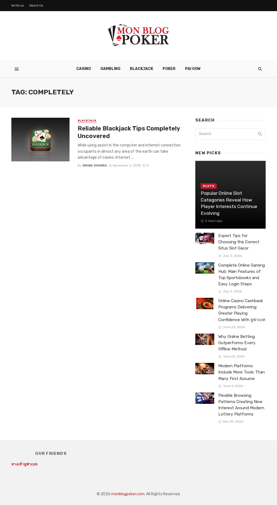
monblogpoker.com (127, 494)
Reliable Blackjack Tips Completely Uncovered (129, 132)
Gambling (110, 68)
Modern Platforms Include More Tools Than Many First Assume (241, 372)
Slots (209, 186)
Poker (169, 68)
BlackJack (141, 68)
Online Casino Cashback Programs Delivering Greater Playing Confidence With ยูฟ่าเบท (241, 310)
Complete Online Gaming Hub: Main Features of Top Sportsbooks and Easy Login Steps (241, 274)
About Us (36, 5)
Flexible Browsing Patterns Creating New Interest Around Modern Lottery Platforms (241, 405)
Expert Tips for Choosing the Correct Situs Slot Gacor (238, 242)
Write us (17, 5)
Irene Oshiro (95, 165)
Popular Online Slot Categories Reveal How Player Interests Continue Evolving (229, 203)
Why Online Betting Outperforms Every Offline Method (237, 342)
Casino (83, 68)
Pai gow (193, 68)
